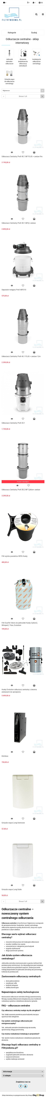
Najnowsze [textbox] (6, 90)
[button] (23, 1071)
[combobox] (23, 90)
